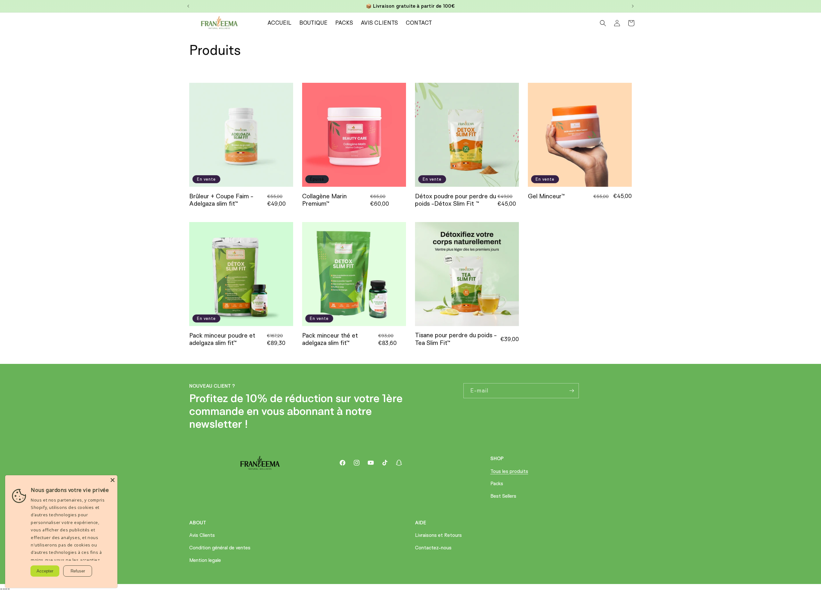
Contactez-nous (433, 548)
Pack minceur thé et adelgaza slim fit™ (330, 339)
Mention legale (205, 560)
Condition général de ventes (219, 548)
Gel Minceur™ (546, 196)
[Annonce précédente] (188, 6)
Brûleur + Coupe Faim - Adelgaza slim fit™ (221, 200)
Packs (496, 483)
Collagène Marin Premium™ (324, 200)
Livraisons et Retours (438, 535)
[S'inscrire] (571, 390)
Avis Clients (202, 535)
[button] (603, 23)
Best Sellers (503, 496)
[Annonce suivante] (633, 6)
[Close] (112, 480)
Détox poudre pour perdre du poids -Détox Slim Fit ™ (455, 200)
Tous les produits (509, 471)
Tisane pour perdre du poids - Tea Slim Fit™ (456, 338)
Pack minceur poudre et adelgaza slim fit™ (222, 339)
